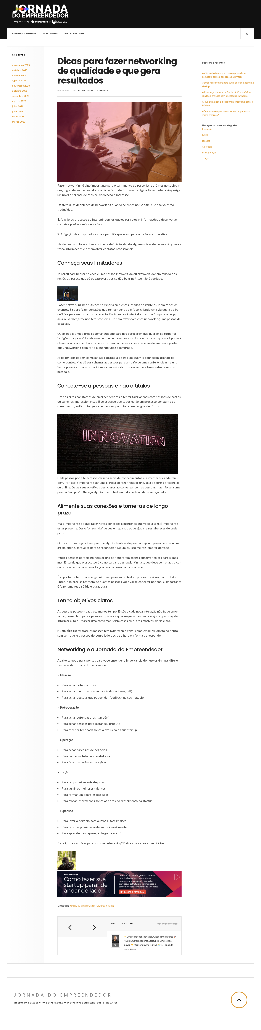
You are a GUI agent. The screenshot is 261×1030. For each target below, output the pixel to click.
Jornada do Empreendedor (63, 995)
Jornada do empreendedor (82, 905)
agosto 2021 (19, 80)
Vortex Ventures (74, 33)
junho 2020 (18, 111)
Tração (205, 158)
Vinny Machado (84, 90)
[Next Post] (94, 927)
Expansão (104, 90)
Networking (101, 905)
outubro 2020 (19, 90)
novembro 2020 (21, 85)
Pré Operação (209, 152)
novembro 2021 (21, 75)
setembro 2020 (20, 95)
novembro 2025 (21, 65)
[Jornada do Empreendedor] (40, 14)
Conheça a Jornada (24, 33)
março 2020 (18, 121)
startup (111, 905)
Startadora (50, 33)
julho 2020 (17, 106)
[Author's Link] (115, 945)
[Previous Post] (70, 927)
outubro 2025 (19, 70)
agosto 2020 (19, 101)
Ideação (206, 140)
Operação (207, 146)
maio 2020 (18, 116)
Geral (205, 134)
